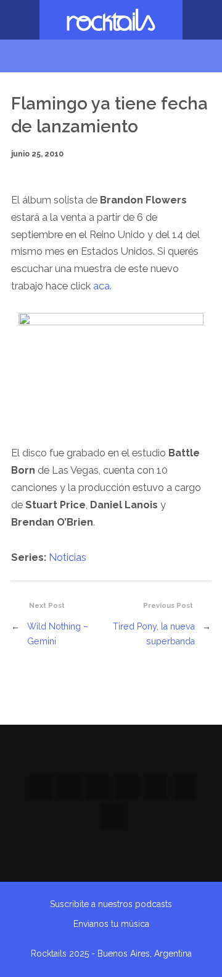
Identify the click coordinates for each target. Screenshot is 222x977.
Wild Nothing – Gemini (57, 633)
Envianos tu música (111, 924)
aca (101, 286)
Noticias (67, 557)
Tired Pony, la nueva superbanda (154, 633)
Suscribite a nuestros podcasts (111, 904)
